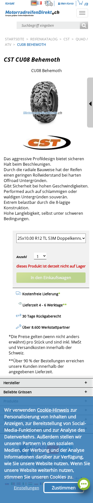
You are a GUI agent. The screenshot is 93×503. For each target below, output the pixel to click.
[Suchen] (84, 26)
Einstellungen (26, 488)
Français (39, 3)
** (65, 305)
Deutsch (34, 3)
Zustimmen (64, 488)
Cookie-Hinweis (53, 410)
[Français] (39, 3)
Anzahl (21, 257)
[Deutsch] (34, 3)
